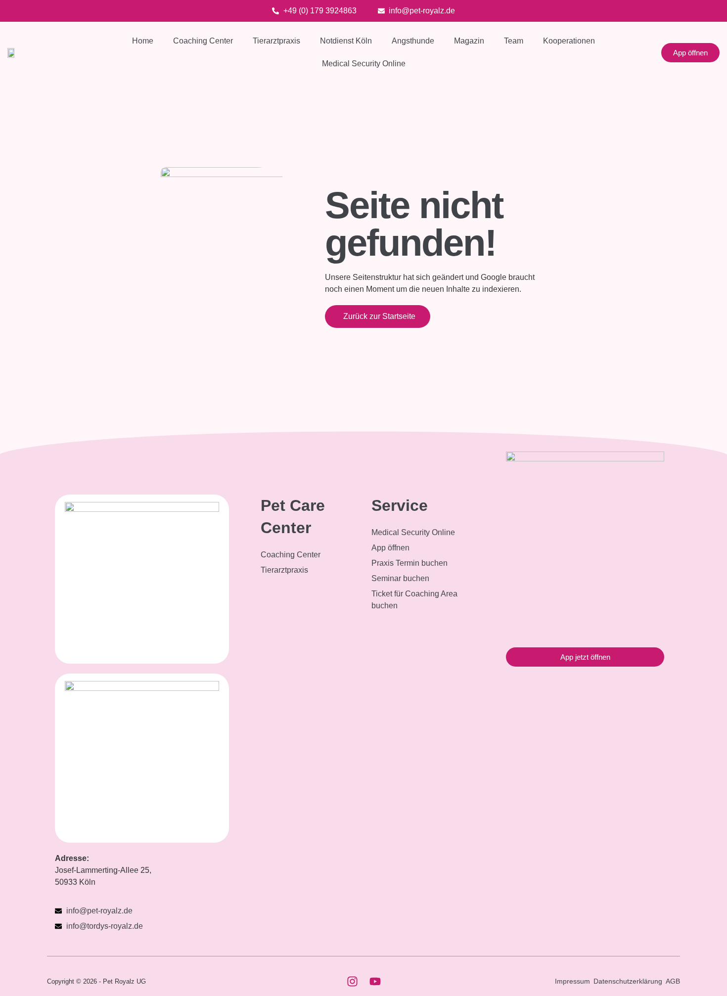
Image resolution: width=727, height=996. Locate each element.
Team (513, 41)
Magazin (469, 41)
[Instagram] (352, 981)
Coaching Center (203, 41)
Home (142, 41)
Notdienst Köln (346, 41)
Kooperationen (569, 41)
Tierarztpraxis (276, 41)
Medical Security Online (364, 63)
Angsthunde (413, 41)
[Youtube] (375, 981)
